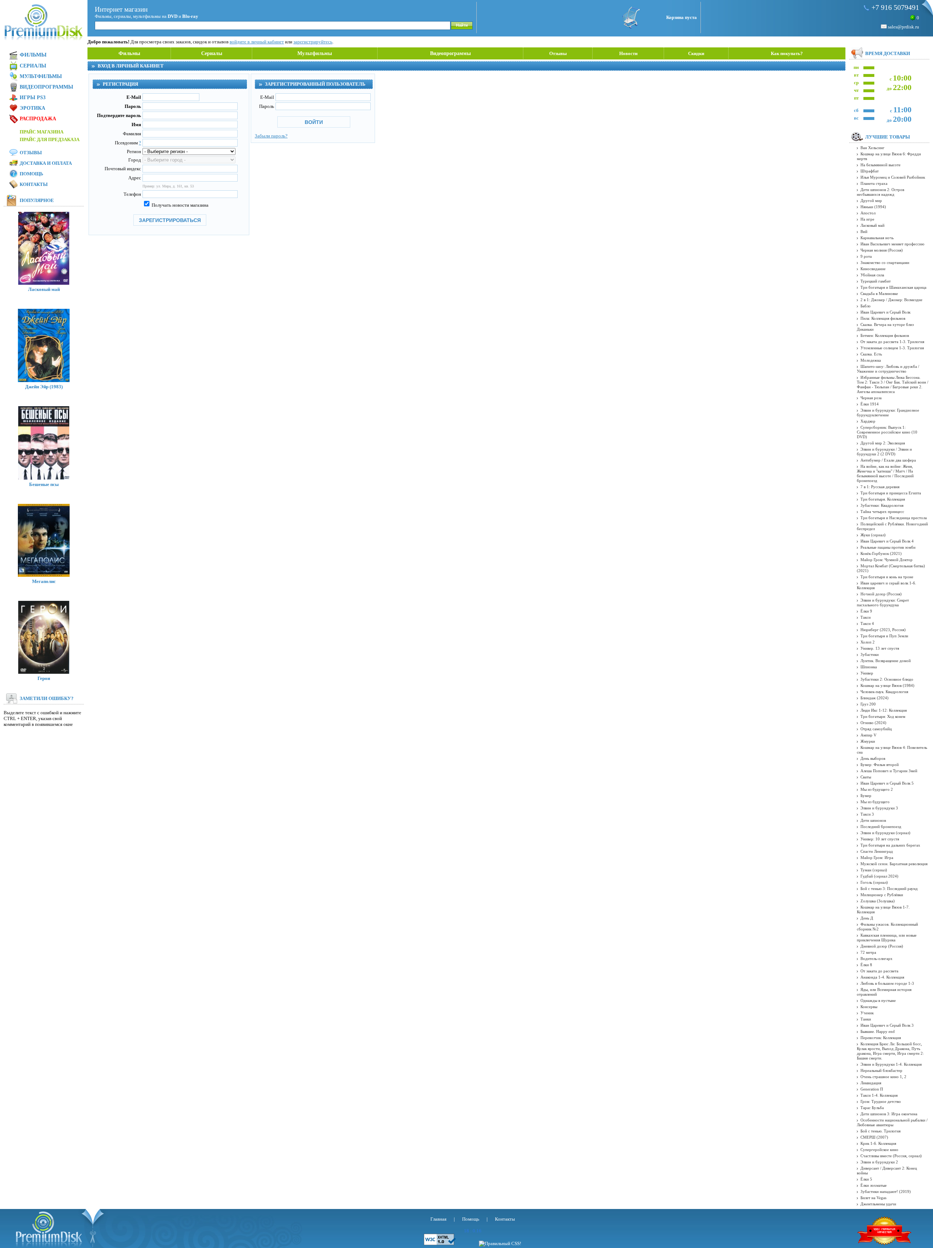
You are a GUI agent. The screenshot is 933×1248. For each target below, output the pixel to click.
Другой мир (871, 200)
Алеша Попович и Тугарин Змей (888, 771)
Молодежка (870, 360)
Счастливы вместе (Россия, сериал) (891, 1156)
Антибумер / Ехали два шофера (888, 460)
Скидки (696, 53)
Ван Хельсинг (872, 147)
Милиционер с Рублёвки (881, 895)
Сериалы (211, 53)
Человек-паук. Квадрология (884, 691)
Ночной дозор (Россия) (881, 594)
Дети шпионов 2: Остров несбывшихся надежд (880, 192)
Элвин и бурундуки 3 (879, 808)
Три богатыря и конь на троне (886, 577)
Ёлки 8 (866, 965)
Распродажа (38, 118)
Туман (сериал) (873, 870)
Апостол (867, 213)
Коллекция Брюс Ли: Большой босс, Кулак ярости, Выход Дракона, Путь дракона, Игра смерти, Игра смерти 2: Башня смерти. (890, 1051)
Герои (44, 678)
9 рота (866, 256)
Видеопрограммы (450, 53)
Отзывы (558, 53)
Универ (866, 673)
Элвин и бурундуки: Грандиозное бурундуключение (888, 412)
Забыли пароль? (271, 136)
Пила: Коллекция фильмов (882, 318)
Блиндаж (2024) (874, 698)
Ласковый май (44, 289)
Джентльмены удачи (878, 1204)
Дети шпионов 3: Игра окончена (888, 1114)
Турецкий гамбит (875, 281)
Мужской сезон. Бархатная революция (894, 864)
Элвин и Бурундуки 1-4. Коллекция (891, 1064)
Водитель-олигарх (876, 958)
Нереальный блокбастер (881, 1070)
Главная (438, 1219)
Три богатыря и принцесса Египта (890, 493)
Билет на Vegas (873, 1197)
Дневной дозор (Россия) (881, 946)
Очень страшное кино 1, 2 (883, 1076)
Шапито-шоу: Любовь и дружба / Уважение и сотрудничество (888, 368)
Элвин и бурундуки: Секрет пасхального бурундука (883, 602)
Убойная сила (872, 275)
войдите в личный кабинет (257, 41)
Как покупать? (787, 53)
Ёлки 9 (866, 611)
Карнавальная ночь (877, 238)
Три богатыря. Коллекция (882, 499)
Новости (628, 53)
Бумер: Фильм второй (879, 764)
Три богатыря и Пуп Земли (884, 636)
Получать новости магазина (179, 205)
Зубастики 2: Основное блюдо (886, 679)
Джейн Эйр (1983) (44, 386)
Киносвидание (873, 269)
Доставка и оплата (46, 163)
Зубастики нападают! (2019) (885, 1191)
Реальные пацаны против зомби (888, 547)
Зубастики (869, 654)
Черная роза (871, 398)
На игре (867, 219)
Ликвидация (870, 1083)
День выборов (872, 758)
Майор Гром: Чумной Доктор (886, 559)
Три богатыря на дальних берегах (890, 845)
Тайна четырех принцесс (882, 511)
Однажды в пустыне (878, 1000)
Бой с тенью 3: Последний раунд (889, 888)
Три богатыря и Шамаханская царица (893, 287)
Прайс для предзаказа (49, 139)
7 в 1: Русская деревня (879, 487)
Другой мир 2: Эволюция (882, 443)
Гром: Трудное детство (880, 1101)
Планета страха (873, 183)
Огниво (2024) (873, 722)
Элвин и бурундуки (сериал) (885, 833)
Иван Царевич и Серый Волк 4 (887, 541)
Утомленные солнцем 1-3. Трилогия (892, 348)
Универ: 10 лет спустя (879, 839)
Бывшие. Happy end (877, 1031)
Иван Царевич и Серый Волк (885, 312)
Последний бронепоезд (880, 826)
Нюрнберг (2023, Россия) (883, 629)
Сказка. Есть (871, 354)
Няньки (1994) (873, 207)
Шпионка (868, 667)
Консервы (868, 1006)
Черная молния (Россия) (881, 250)
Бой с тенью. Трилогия (880, 1131)
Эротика (32, 108)
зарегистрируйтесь (312, 41)
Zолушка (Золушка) (877, 901)
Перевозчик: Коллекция (880, 1037)
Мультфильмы (314, 53)
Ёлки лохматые (873, 1185)
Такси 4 (867, 623)
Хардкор (867, 421)
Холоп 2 (867, 642)
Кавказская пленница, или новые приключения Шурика (887, 937)
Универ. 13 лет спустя (879, 648)
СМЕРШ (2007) (874, 1137)
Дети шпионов (873, 820)
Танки (865, 1019)
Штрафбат (869, 171)
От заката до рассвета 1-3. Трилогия (892, 341)
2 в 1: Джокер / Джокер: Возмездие (891, 300)
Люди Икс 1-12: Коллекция (883, 710)
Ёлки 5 (866, 1179)
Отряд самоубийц (876, 729)
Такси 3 (867, 814)
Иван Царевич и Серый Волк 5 (887, 783)
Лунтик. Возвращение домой (885, 660)
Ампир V (868, 735)
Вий (863, 231)
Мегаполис (44, 581)
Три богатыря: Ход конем (882, 716)
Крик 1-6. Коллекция (878, 1143)
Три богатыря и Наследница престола (893, 518)
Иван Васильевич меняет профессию (892, 244)
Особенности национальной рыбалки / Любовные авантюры (892, 1122)
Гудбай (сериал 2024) (879, 876)
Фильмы (129, 53)
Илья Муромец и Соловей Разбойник (892, 177)
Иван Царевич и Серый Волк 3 (887, 1025)
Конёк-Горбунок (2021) (881, 553)
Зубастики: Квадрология (881, 505)
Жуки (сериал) (873, 535)
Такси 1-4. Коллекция (879, 1095)
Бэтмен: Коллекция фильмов (884, 335)
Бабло (865, 306)
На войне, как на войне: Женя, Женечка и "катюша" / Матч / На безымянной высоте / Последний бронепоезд (885, 473)
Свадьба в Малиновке (879, 293)
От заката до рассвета (879, 971)
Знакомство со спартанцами (884, 262)
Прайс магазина (41, 132)
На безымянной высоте (880, 165)
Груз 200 (868, 704)
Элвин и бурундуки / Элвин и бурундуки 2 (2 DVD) (884, 451)
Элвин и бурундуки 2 (879, 1162)
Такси (865, 617)
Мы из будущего (875, 802)
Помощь (31, 173)
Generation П (871, 1089)
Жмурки (867, 741)
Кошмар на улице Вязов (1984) (887, 685)
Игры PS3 (33, 97)
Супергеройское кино (879, 1149)
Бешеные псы (44, 484)
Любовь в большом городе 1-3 (887, 983)
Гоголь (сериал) (874, 882)
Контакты (34, 184)
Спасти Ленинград (876, 851)
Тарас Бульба (872, 1107)
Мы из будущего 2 (876, 789)
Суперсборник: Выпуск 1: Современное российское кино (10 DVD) (887, 432)
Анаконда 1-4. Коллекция (882, 977)
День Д (866, 918)
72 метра (868, 952)
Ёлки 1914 (869, 404)
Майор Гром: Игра (876, 857)
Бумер (865, 795)
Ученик (867, 1013)
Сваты (865, 777)
